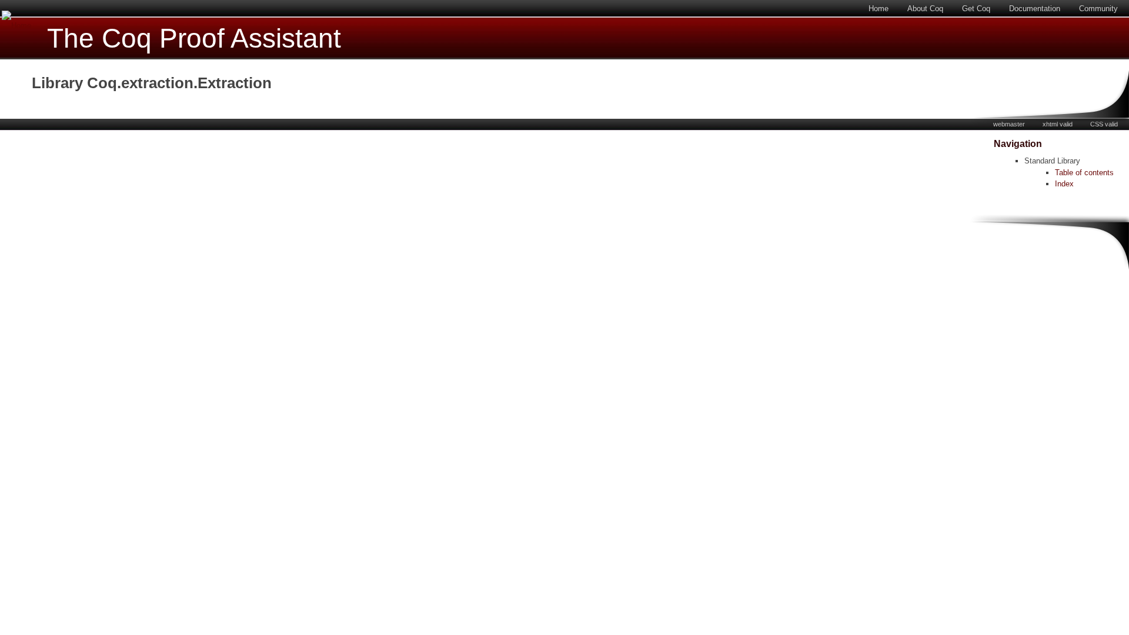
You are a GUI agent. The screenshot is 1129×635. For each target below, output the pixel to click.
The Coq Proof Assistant (194, 39)
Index (1064, 183)
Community (1098, 8)
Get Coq (976, 8)
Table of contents (1084, 172)
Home (878, 8)
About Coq (925, 8)
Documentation (1034, 8)
